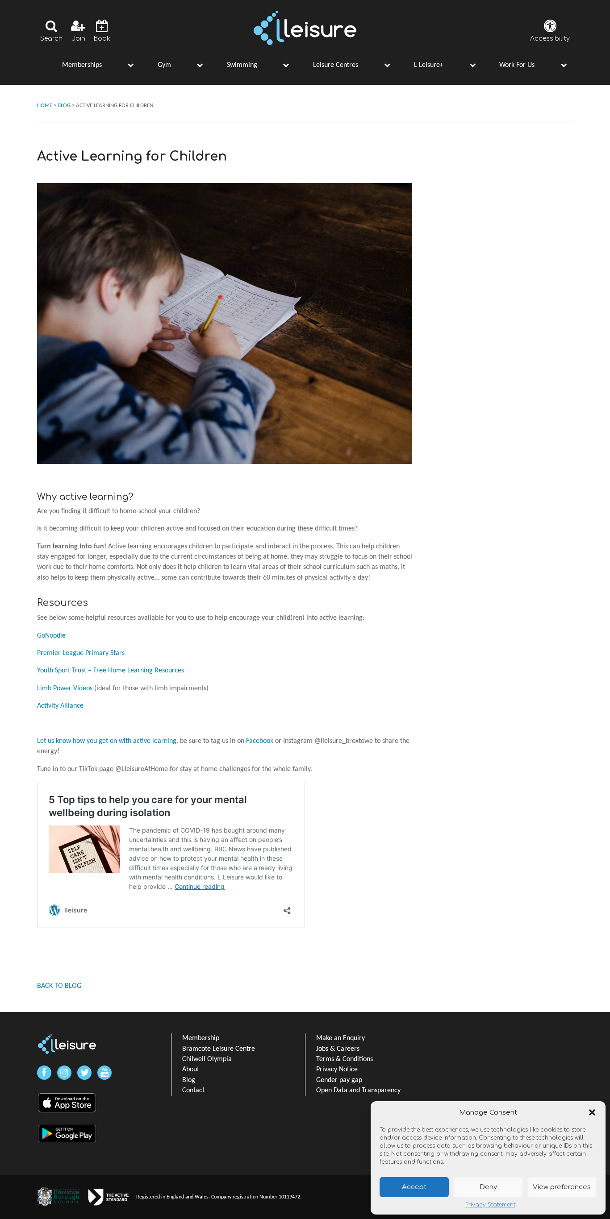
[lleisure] (67, 1043)
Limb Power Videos (64, 688)
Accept (414, 1187)
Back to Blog (59, 986)
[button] (592, 1112)
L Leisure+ (428, 65)
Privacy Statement (490, 1205)
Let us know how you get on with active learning (106, 741)
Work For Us (517, 65)
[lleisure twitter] (84, 1073)
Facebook (259, 741)
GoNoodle (51, 635)
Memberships (82, 65)
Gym (164, 65)
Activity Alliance (60, 705)
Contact (193, 1090)
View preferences (562, 1187)
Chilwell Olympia (207, 1059)
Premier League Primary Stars (81, 653)
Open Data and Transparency (358, 1090)
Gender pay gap (339, 1080)
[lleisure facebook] (44, 1073)
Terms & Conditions (344, 1059)
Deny (488, 1187)
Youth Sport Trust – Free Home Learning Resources (110, 670)
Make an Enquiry (340, 1038)
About (190, 1069)
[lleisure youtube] (104, 1073)
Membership (200, 1038)
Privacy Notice (337, 1069)
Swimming (242, 65)
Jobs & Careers (337, 1049)
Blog (188, 1080)
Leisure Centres (335, 65)
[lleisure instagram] (64, 1073)
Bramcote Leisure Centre (218, 1049)
